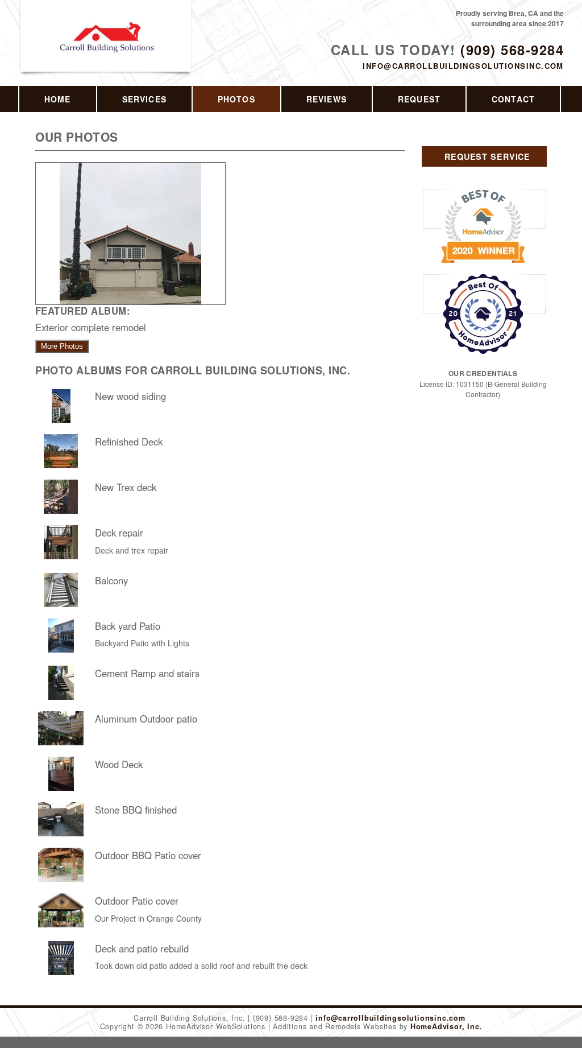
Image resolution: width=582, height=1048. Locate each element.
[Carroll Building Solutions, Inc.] (106, 49)
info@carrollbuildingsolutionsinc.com (463, 65)
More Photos (62, 346)
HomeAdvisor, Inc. (446, 1026)
